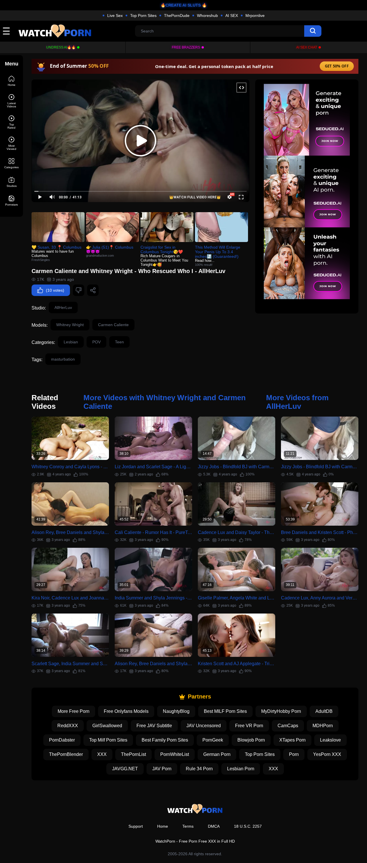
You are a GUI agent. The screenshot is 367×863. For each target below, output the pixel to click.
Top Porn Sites (143, 15)
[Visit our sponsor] (307, 191)
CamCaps (288, 725)
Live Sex (115, 15)
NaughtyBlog (176, 711)
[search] (312, 31)
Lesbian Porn (240, 768)
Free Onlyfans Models (126, 711)
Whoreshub (207, 15)
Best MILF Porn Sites (225, 711)
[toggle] (6, 31)
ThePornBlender (66, 754)
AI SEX (231, 15)
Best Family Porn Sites (165, 740)
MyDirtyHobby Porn (281, 711)
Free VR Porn (249, 725)
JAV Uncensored (203, 725)
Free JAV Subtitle (154, 725)
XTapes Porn (292, 740)
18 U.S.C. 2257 (248, 826)
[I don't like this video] (78, 290)
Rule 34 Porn (199, 768)
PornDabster (62, 740)
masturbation (63, 359)
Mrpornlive (255, 15)
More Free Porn (73, 711)
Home (162, 826)
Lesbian (71, 342)
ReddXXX (67, 725)
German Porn (217, 754)
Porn (294, 754)
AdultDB (324, 711)
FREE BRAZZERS (186, 47)
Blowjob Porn (251, 740)
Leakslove (330, 740)
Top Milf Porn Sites (108, 740)
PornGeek (212, 740)
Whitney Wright (70, 324)
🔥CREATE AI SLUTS (181, 5)
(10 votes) (55, 290)
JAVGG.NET (125, 768)
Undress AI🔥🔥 (61, 47)
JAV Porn (161, 768)
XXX (102, 754)
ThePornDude (177, 15)
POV (96, 342)
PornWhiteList (174, 754)
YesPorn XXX (327, 754)
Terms (188, 826)
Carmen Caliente (113, 324)
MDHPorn (323, 725)
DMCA (214, 826)
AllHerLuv (63, 307)
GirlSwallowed (107, 725)
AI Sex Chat (306, 47)
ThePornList (133, 754)
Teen (119, 342)
